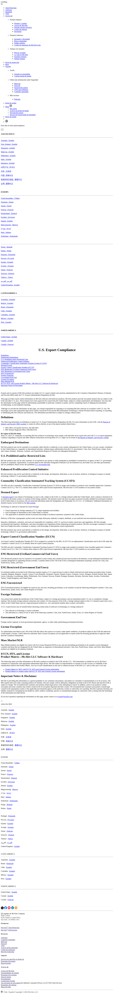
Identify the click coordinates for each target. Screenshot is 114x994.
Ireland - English (7, 221)
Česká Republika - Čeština (10, 198)
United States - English (9, 337)
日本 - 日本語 (6, 171)
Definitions (5, 355)
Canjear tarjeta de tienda (22, 76)
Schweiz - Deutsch (7, 273)
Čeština (17, 763)
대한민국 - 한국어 (8, 167)
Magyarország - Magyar (9, 225)
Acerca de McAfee (21, 25)
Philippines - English (8, 156)
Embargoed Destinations (9, 357)
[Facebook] (5, 909)
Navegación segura (21, 88)
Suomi (9, 770)
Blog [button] (7, 64)
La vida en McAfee (21, 55)
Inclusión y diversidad (22, 39)
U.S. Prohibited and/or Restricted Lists (14, 359)
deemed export (8, 497)
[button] (8, 107)
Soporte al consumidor (22, 74)
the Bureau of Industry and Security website (93, 438)
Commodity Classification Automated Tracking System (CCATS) (24, 363)
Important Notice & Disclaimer (12, 385)
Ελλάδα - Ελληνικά (8, 217)
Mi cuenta (13, 109)
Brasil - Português (7, 307)
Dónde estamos (19, 59)
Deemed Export (6, 365)
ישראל (9, 793)
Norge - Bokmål (6, 247)
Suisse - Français (7, 270)
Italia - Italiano (6, 232)
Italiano (8, 797)
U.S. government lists (42, 465)
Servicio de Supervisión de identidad (23, 115)
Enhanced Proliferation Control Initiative (15, 361)
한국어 (12, 733)
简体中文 (9, 741)
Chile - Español (6, 311)
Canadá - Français (7, 344)
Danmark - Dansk (7, 202)
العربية (9, 843)
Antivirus (8, 10)
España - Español (7, 262)
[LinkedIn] (12, 909)
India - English (6, 159)
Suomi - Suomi (6, 206)
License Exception (7, 379)
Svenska (11, 827)
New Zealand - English (9, 144)
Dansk (11, 767)
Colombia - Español (8, 315)
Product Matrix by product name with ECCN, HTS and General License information (35, 671)
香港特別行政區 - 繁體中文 (11, 179)
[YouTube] (9, 909)
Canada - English (7, 341)
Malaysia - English (7, 152)
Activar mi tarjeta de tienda (19, 111)
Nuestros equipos (20, 57)
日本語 (8, 737)
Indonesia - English (7, 163)
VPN (7, 14)
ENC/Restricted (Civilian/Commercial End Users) (18, 369)
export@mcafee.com (65, 697)
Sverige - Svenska (7, 266)
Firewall (17, 86)
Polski (9, 808)
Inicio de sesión (10, 103)
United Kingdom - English (10, 285)
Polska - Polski (6, 251)
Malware (17, 84)
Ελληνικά (11, 782)
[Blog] (15, 909)
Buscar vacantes (20, 53)
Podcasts (17, 99)
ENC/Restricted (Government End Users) (15, 371)
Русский (11, 820)
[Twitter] (2, 909)
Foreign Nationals (7, 375)
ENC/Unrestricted (7, 373)
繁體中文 (18, 745)
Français (10, 774)
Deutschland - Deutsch (9, 213)
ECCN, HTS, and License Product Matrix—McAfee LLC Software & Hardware (29, 383)
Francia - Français (7, 210)
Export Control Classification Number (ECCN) (17, 367)
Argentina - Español (8, 299)
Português (11, 816)
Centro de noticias (20, 29)
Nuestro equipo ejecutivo (23, 27)
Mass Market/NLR (7, 381)
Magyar (15, 789)
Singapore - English (8, 148)
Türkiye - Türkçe (7, 277)
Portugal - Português (8, 255)
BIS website (31, 503)
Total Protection (10, 8)
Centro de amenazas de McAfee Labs (27, 45)
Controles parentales (21, 92)
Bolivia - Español (7, 303)
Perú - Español (6, 322)
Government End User (9, 377)
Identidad (8, 12)
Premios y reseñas (20, 23)
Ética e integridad (20, 41)
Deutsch (14, 778)
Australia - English (7, 140)
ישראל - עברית (6, 229)
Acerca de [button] (8, 16)
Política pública (19, 43)
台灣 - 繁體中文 (7, 184)
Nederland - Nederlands (9, 236)
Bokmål (9, 805)
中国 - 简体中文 (7, 175)
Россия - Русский (7, 258)
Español (10, 823)
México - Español (7, 318)
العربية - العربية (6, 281)
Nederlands (14, 801)
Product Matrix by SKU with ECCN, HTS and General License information (32, 669)
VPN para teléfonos (21, 90)
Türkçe (10, 839)
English (11, 710)
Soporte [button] (8, 66)
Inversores (17, 31)
